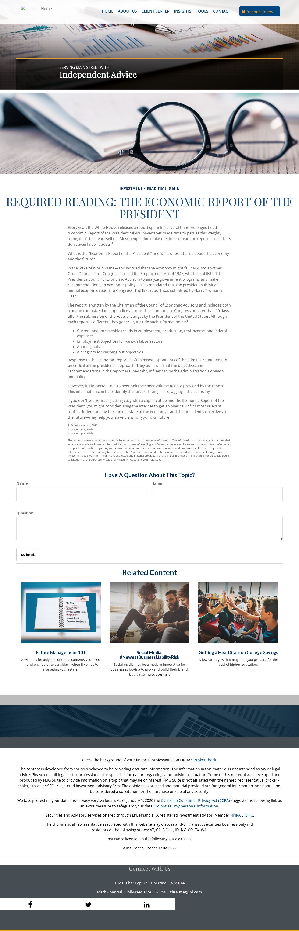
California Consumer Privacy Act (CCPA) (195, 800)
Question (25, 513)
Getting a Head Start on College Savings (238, 652)
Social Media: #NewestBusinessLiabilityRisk (149, 655)
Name (22, 483)
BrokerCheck (205, 759)
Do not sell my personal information (186, 806)
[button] (127, 11)
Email (158, 483)
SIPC (249, 815)
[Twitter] (87, 904)
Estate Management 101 (60, 652)
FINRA (235, 815)
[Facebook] (29, 904)
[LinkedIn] (146, 904)
